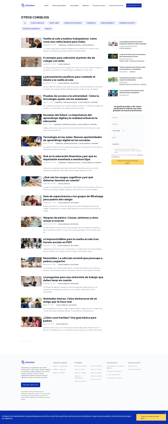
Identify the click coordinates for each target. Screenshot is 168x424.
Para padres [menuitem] (74, 5)
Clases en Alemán (96, 366)
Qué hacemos (132, 366)
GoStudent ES (124, 95)
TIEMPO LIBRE (123, 61)
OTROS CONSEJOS (88, 45)
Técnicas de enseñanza (114, 371)
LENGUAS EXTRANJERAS (136, 61)
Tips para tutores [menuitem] (99, 5)
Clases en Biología (80, 366)
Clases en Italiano (96, 376)
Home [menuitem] (46, 5)
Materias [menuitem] (86, 5)
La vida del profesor (113, 374)
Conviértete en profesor (114, 378)
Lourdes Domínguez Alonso (128, 46)
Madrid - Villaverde (59, 369)
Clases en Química (80, 381)
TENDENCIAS (62, 45)
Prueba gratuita (30, 385)
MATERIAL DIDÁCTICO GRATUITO (129, 84)
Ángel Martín (123, 71)
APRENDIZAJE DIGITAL (74, 45)
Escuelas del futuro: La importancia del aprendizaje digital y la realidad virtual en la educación (70, 118)
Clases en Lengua (80, 372)
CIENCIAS (132, 71)
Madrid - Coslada (58, 372)
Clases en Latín (96, 379)
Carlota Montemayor (126, 59)
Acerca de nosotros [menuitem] (116, 5)
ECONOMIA (94, 102)
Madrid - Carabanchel (60, 366)
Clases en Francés (96, 369)
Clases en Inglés (96, 372)
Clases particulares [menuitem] (59, 5)
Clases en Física (79, 369)
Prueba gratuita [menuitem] (134, 5)
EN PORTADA (75, 83)
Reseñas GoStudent (134, 369)
